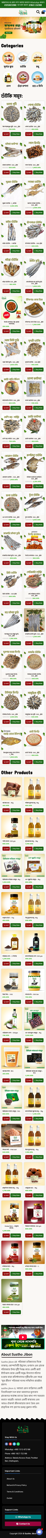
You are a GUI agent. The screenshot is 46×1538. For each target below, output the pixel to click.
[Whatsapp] (18, 1444)
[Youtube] (10, 1444)
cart (7, 134)
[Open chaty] (39, 1532)
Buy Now (16, 134)
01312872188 (10, 5)
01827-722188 (35, 5)
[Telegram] (14, 1444)
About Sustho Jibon (16, 1354)
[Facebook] (6, 1444)
